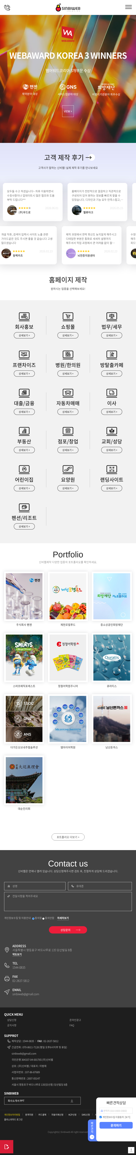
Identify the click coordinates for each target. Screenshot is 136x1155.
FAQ (71, 1025)
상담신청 (11, 1020)
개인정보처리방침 (12, 1114)
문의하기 (116, 1125)
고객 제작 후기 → (68, 157)
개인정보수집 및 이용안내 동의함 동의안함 (29, 918)
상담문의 (9, 7)
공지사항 (11, 1025)
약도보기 (17, 954)
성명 (14, 886)
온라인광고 (75, 1020)
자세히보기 (63, 918)
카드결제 (42, 1114)
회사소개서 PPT (16, 1100)
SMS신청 (86, 1114)
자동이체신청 (57, 1114)
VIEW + (68, 111)
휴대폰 (80, 886)
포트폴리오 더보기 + (68, 837)
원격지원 (29, 1114)
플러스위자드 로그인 (13, 1119)
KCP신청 (72, 1114)
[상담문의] (6, 1146)
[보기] (127, 1117)
